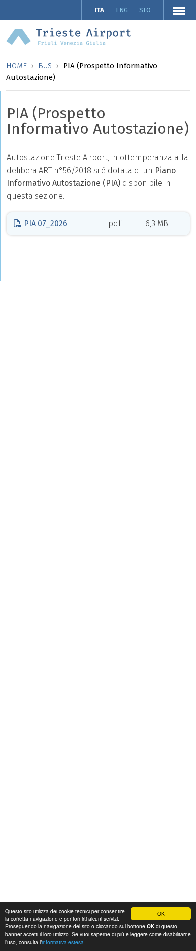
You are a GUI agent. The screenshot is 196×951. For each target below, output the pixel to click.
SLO (145, 10)
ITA (99, 10)
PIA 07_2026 (44, 224)
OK (161, 913)
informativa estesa (63, 942)
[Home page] (68, 36)
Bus (45, 65)
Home (16, 65)
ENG (122, 10)
